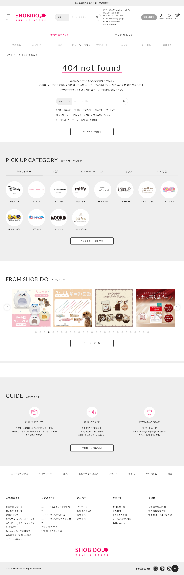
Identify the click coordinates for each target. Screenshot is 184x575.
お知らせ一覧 (119, 506)
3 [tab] (44, 332)
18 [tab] (109, 332)
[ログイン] (161, 16)
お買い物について (14, 506)
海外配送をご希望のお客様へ (20, 535)
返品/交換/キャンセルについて (20, 519)
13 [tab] (87, 332)
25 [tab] (139, 332)
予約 (105, 10)
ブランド (113, 473)
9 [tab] (70, 332)
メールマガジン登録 (122, 519)
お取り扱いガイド (49, 526)
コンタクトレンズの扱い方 (53, 514)
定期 (170, 473)
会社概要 (117, 510)
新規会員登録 (149, 17)
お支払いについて (14, 510)
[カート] (176, 16)
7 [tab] (62, 332)
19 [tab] (113, 332)
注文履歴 (81, 519)
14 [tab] (92, 332)
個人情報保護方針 (157, 510)
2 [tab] (40, 332)
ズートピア (115, 13)
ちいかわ (120, 16)
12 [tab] (83, 332)
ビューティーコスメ (81, 45)
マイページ (82, 506)
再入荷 (112, 10)
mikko (119, 10)
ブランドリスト (102, 45)
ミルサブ (107, 13)
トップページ (10, 55)
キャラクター (38, 45)
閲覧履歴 (81, 515)
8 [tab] (66, 332)
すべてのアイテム (59, 35)
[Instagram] (169, 569)
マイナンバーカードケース (112, 22)
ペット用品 (146, 45)
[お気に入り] (169, 16)
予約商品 (16, 45)
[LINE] (162, 569)
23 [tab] (131, 332)
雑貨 (59, 45)
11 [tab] (79, 332)
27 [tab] (148, 332)
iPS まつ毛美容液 (110, 24)
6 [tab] (57, 332)
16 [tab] (100, 332)
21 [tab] (122, 332)
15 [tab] (96, 332)
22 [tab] (126, 332)
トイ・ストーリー (109, 16)
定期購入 (167, 45)
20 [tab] (118, 332)
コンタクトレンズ (124, 35)
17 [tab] (105, 332)
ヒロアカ (127, 10)
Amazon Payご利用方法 (18, 531)
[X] (156, 569)
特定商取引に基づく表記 (160, 515)
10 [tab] (74, 332)
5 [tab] (53, 332)
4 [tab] (49, 332)
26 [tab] (143, 332)
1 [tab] (36, 332)
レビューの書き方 (14, 539)
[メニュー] (8, 17)
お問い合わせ (119, 523)
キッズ (124, 45)
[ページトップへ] (175, 568)
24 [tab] (135, 332)
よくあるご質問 (120, 515)
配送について (12, 515)
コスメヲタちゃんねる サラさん (114, 19)
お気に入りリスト (85, 510)
